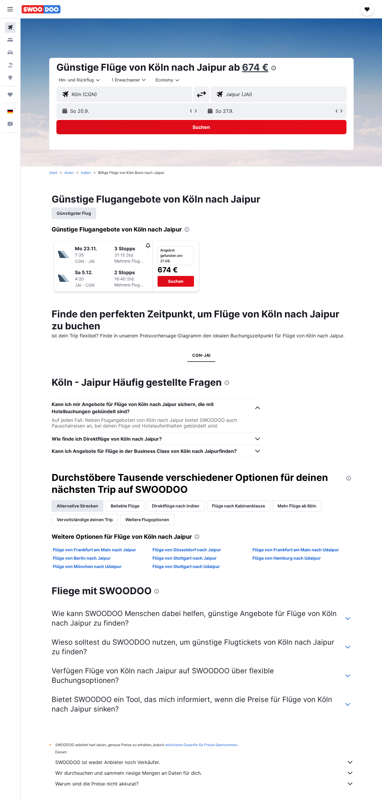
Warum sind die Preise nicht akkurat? (96, 784)
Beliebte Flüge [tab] (125, 505)
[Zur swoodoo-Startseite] (41, 9)
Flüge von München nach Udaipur (87, 566)
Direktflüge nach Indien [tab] (175, 505)
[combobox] (79, 80)
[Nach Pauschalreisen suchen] (10, 65)
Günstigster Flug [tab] (74, 213)
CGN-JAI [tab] (201, 355)
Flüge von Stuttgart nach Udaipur (186, 566)
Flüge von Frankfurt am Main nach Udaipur (295, 549)
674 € (255, 67)
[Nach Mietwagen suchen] (10, 52)
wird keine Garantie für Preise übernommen (201, 745)
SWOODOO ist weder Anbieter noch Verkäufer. (107, 762)
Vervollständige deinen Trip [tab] (85, 519)
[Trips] (10, 95)
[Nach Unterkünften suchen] (10, 40)
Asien (69, 172)
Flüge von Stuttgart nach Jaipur (185, 558)
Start (53, 172)
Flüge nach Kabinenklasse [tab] (238, 505)
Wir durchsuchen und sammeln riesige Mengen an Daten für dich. (128, 773)
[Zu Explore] (10, 78)
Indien (86, 172)
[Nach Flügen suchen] (10, 27)
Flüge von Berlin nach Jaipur (82, 558)
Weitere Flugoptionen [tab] (147, 519)
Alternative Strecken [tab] (77, 505)
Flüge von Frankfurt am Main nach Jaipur (94, 549)
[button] (10, 9)
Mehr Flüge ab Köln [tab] (297, 505)
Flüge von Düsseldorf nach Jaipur (187, 549)
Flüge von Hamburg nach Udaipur (286, 558)
